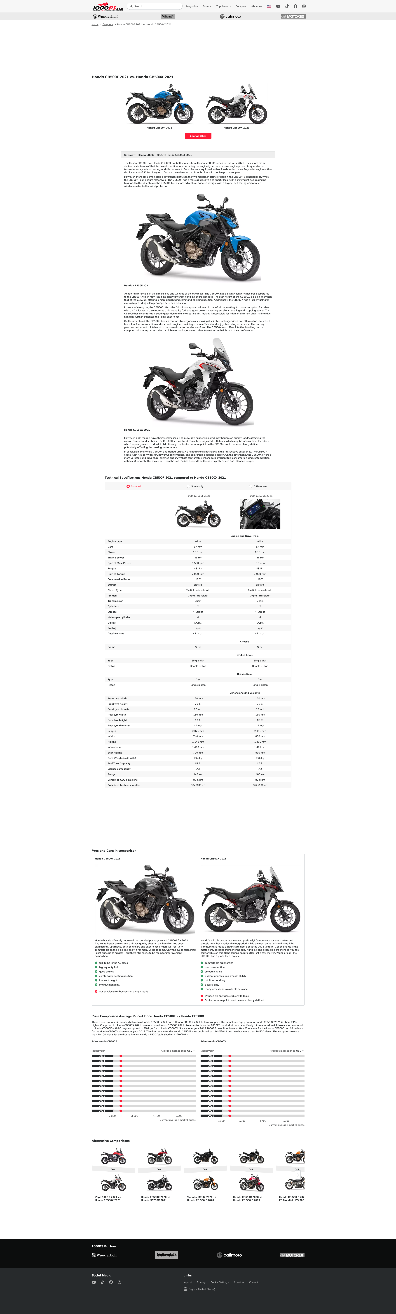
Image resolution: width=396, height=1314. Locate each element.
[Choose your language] (269, 6)
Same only (197, 486)
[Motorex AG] (293, 16)
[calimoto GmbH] (230, 16)
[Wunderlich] (105, 16)
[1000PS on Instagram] (304, 6)
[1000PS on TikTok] (287, 6)
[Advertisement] (198, 50)
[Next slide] (298, 1175)
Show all (136, 486)
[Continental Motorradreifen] (167, 16)
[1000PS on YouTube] (278, 6)
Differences (260, 486)
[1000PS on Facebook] (295, 6)
